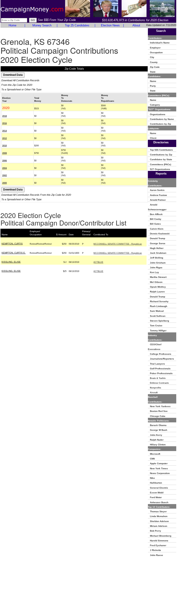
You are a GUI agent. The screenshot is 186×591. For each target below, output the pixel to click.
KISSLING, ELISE (11, 262)
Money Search (41, 25)
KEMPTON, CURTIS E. (14, 252)
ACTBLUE (98, 262)
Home (12, 25)
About (136, 25)
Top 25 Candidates (77, 25)
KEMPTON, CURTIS (12, 243)
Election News (110, 25)
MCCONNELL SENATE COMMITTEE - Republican (117, 244)
